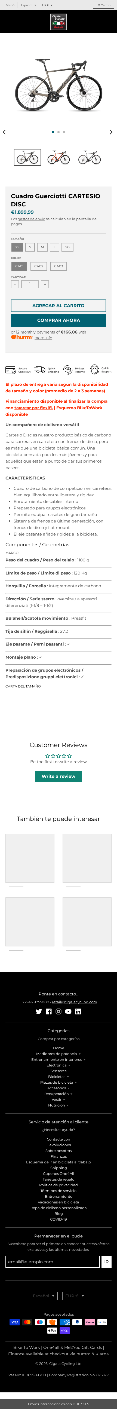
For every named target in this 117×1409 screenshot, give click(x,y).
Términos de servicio (58, 1190)
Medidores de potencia (56, 1054)
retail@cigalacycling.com (74, 1002)
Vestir (56, 1099)
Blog (58, 1213)
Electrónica (57, 1065)
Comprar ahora (58, 320)
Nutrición (56, 1105)
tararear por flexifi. (33, 407)
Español (26, 5)
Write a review (58, 776)
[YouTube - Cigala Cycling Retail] (68, 1011)
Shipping (58, 1168)
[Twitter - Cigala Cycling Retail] (39, 1011)
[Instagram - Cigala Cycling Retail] (58, 1011)
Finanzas (59, 1156)
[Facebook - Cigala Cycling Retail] (48, 1011)
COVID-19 (58, 1219)
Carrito (104, 5)
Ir (106, 1261)
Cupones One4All (58, 1173)
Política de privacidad (58, 1185)
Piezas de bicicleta (56, 1082)
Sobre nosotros (58, 1150)
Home (58, 1048)
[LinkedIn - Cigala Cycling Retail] (78, 1011)
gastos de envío (31, 219)
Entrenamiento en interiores (56, 1059)
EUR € (45, 5)
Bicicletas (56, 1076)
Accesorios (56, 1088)
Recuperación (56, 1094)
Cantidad (18, 277)
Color (16, 258)
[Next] (111, 132)
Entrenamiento (58, 1196)
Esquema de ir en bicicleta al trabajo (58, 1162)
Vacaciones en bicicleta (58, 1202)
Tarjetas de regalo (58, 1179)
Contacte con (58, 1139)
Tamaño (17, 239)
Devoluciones (59, 1145)
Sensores (58, 1071)
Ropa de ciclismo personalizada (58, 1208)
